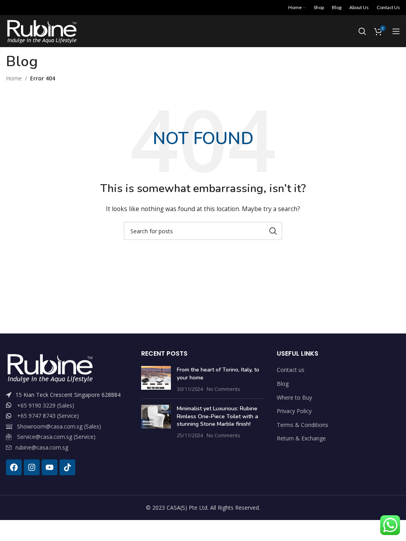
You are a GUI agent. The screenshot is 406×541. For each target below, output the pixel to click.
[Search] (362, 31)
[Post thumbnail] (156, 379)
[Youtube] (49, 467)
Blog (283, 383)
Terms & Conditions (302, 425)
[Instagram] (32, 467)
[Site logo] (41, 30)
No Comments (223, 389)
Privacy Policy (294, 411)
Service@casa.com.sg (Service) (56, 436)
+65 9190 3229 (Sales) (45, 405)
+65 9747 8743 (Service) (48, 415)
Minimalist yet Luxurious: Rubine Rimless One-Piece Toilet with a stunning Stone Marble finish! (217, 416)
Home (14, 78)
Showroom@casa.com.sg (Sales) (59, 426)
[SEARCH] (273, 231)
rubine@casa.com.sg (41, 447)
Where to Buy (294, 397)
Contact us (290, 369)
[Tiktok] (67, 467)
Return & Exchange (301, 438)
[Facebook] (14, 467)
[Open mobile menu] (396, 31)
